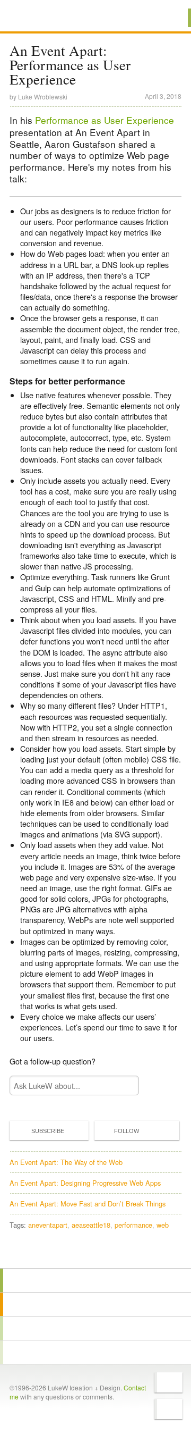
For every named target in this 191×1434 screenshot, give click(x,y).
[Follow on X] (168, 1382)
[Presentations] (95, 1328)
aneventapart (47, 1225)
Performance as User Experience (104, 120)
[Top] (95, 1253)
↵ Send (124, 1085)
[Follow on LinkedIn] (168, 1409)
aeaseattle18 (91, 1225)
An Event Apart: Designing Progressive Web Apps (85, 1183)
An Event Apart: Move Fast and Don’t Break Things (88, 1203)
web (163, 1225)
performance (133, 1225)
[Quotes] (95, 1304)
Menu (169, 18)
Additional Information (46, 17)
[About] (95, 1280)
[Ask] (95, 1352)
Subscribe (47, 1131)
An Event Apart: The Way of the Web (66, 1162)
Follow (126, 1131)
